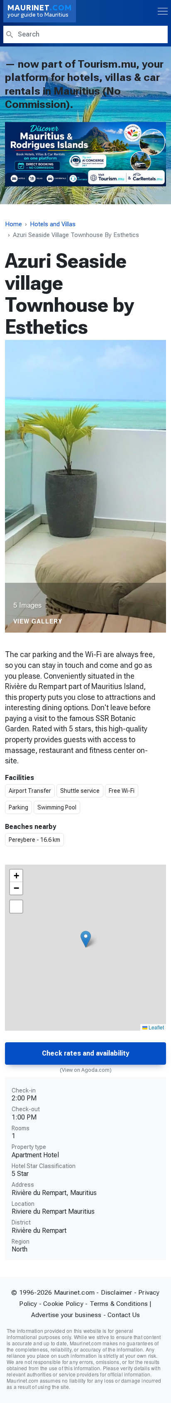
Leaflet (155, 1027)
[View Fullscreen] (16, 906)
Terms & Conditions (119, 1304)
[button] (86, 939)
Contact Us (123, 1315)
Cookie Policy (63, 1304)
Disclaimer (116, 1292)
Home (13, 224)
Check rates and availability (85, 1053)
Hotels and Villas (53, 224)
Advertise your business (66, 1315)
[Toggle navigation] (161, 11)
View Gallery (37, 621)
